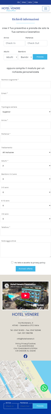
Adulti (6, 51)
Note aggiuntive (8, 241)
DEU (30, 2)
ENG (24, 2)
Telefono (5, 227)
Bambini (22, 51)
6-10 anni (5, 200)
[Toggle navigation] (45, 8)
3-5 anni (5, 187)
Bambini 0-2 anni (9, 174)
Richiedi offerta (25, 269)
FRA (36, 2)
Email (4, 93)
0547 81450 (19, 330)
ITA (18, 2)
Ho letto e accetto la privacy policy (29, 262)
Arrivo (6, 37)
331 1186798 (27, 333)
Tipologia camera (9, 107)
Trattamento (6, 147)
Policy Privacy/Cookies (25, 343)
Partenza (29, 37)
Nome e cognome (10, 79)
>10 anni (5, 214)
